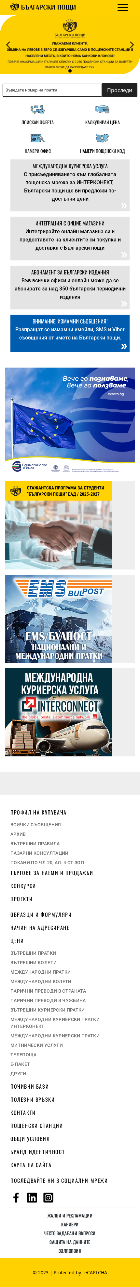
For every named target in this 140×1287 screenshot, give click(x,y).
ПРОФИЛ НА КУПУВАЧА (38, 812)
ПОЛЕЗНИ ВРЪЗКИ (32, 1099)
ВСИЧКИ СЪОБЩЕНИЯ (35, 824)
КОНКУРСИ (23, 886)
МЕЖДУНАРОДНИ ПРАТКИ (40, 972)
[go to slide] (70, 68)
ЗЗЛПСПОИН (70, 1250)
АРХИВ (18, 834)
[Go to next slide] (132, 45)
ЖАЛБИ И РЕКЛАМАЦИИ (70, 1215)
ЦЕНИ (17, 941)
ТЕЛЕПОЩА (23, 1054)
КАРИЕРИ (69, 1224)
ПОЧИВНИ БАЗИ (29, 1086)
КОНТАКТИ (23, 1112)
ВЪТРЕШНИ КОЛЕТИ (33, 962)
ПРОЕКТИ (21, 899)
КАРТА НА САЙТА (30, 1165)
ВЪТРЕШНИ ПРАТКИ (33, 953)
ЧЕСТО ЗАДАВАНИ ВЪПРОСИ (70, 1233)
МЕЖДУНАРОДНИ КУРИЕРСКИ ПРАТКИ (55, 1035)
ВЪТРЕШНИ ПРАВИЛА (35, 843)
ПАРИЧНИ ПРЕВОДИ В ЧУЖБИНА (48, 1000)
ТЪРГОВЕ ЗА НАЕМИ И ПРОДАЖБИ (51, 873)
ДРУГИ (18, 1073)
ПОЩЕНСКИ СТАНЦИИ (36, 1126)
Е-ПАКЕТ (20, 1064)
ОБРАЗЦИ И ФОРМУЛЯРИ (41, 914)
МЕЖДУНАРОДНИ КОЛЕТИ (41, 981)
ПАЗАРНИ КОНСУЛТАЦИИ (39, 853)
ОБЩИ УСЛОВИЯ (30, 1139)
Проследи (119, 90)
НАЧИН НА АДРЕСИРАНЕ (39, 928)
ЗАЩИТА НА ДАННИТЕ (70, 1242)
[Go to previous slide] (8, 45)
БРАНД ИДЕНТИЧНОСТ (37, 1152)
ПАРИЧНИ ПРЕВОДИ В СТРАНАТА (48, 991)
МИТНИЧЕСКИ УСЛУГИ (36, 1045)
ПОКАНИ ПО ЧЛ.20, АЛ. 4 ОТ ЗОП (47, 862)
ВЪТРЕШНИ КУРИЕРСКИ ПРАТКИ (47, 1010)
